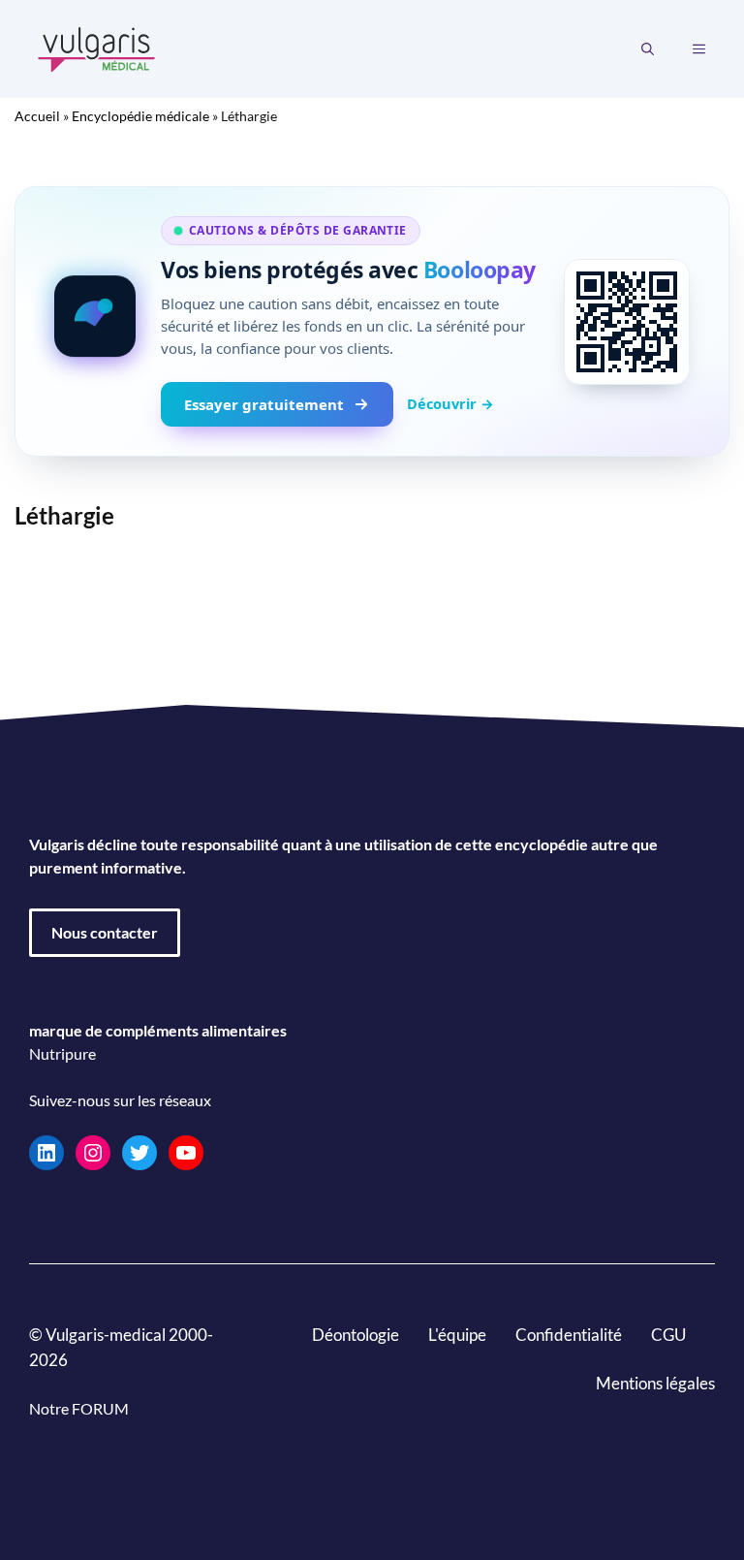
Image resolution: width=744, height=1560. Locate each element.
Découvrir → (450, 403)
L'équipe (457, 1334)
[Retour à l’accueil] (97, 47)
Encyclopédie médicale (140, 116)
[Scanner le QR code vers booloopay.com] (627, 322)
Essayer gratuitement (264, 404)
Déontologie (355, 1334)
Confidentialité (568, 1334)
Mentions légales (655, 1383)
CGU (668, 1334)
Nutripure (62, 1053)
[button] (647, 49)
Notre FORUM (79, 1408)
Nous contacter (104, 932)
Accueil (37, 116)
